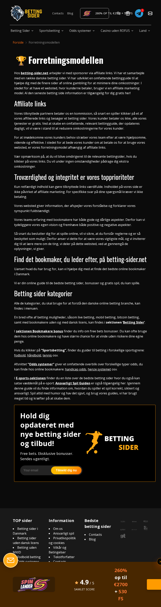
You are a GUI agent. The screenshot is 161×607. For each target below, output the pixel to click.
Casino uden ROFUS (115, 30)
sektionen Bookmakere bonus (39, 331)
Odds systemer (80, 30)
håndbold (34, 355)
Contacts (58, 13)
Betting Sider (20, 30)
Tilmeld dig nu (66, 470)
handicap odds (75, 369)
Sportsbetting (49, 30)
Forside (18, 42)
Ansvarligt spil (63, 533)
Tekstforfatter (64, 557)
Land (142, 30)
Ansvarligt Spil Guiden (72, 383)
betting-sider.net (34, 73)
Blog (70, 13)
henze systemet (99, 369)
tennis (47, 355)
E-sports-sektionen (31, 378)
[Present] (127, 13)
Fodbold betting (29, 557)
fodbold (20, 355)
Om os (58, 529)
